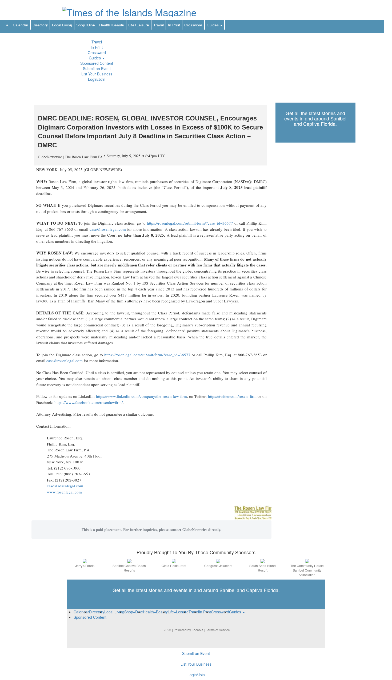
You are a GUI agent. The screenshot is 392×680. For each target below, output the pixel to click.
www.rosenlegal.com (64, 492)
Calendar (20, 25)
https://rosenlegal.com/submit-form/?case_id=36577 (190, 223)
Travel (96, 41)
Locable (197, 630)
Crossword (97, 52)
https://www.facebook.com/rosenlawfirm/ (88, 402)
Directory (40, 25)
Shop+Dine (85, 25)
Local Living (62, 25)
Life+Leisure (138, 25)
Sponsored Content (96, 63)
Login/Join (96, 79)
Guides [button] (95, 57)
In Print (97, 47)
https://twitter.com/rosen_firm (232, 396)
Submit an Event (97, 68)
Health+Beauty (111, 25)
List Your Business (96, 73)
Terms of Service (218, 630)
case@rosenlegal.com (108, 229)
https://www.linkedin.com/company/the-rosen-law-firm (141, 396)
